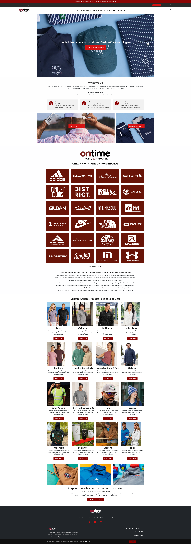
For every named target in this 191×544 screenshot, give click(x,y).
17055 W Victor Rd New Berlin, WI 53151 (133, 528)
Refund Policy (100, 517)
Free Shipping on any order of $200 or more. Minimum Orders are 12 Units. (96, 1)
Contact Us (84, 517)
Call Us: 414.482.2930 (24, 5)
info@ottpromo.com (138, 535)
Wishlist (165, 5)
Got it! (133, 541)
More (121, 10)
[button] (99, 10)
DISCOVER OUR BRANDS (95, 47)
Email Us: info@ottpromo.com (39, 5)
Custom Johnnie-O (76, 126)
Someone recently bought (43, 505)
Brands (82, 10)
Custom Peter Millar (136, 126)
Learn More (87, 541)
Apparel (95, 10)
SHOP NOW (58, 338)
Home (77, 10)
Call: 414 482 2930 (139, 531)
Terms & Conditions (110, 517)
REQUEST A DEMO (156, 5)
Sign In (170, 5)
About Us (88, 10)
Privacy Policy (92, 517)
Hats (101, 10)
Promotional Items (111, 10)
